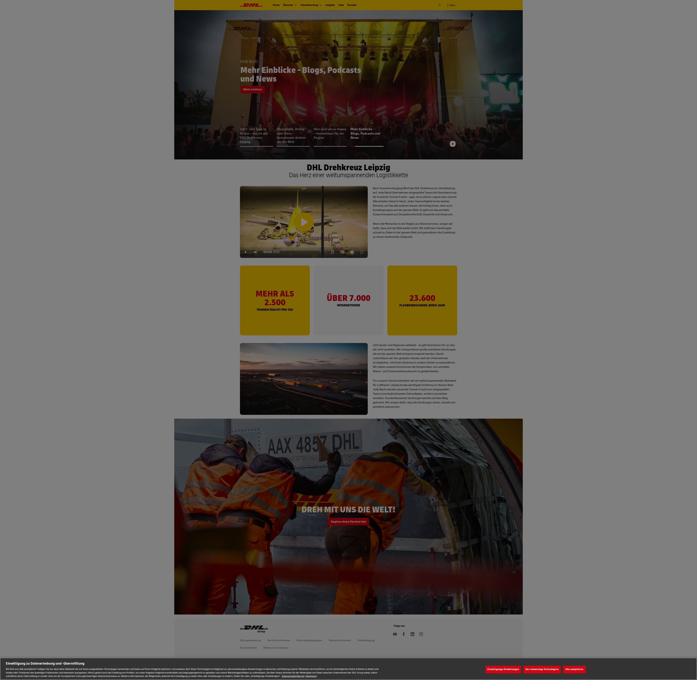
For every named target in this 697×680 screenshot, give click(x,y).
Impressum (311, 676)
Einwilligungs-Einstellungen (503, 669)
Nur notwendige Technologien (542, 669)
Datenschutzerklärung (293, 676)
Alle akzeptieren (574, 669)
